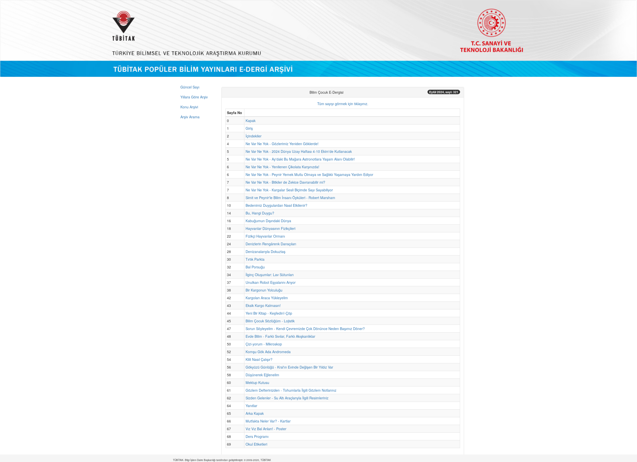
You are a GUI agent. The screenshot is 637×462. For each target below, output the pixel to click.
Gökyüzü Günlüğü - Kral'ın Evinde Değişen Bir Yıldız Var (289, 367)
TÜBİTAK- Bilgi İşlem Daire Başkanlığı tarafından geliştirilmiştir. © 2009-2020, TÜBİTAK (222, 460)
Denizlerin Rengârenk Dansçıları (271, 243)
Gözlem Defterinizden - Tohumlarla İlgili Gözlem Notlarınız (291, 390)
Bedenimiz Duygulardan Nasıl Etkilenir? (276, 205)
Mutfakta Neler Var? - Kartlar (268, 421)
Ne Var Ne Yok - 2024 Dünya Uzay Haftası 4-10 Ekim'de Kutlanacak (299, 151)
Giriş (249, 128)
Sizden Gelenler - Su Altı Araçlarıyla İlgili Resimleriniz (287, 397)
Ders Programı (257, 436)
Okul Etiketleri (256, 444)
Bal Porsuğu (255, 266)
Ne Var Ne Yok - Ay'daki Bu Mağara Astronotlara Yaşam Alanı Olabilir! (300, 159)
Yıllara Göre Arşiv (194, 96)
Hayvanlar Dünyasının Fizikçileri (270, 228)
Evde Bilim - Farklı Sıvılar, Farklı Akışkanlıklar (280, 336)
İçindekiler (254, 135)
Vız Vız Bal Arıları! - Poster (266, 428)
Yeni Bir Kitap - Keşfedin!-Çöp (269, 313)
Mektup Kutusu (257, 382)
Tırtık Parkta (255, 259)
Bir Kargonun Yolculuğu (264, 290)
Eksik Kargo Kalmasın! (263, 305)
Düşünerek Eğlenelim (262, 374)
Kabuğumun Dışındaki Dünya (268, 220)
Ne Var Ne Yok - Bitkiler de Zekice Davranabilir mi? (285, 182)
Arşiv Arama (190, 116)
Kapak (251, 120)
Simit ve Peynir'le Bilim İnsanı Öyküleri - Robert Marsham (290, 197)
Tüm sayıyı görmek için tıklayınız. (342, 103)
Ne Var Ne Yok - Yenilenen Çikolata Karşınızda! (282, 166)
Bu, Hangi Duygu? (260, 212)
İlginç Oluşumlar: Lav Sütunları (270, 274)
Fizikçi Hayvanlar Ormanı (265, 236)
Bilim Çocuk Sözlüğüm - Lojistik (270, 320)
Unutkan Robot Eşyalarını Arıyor (271, 282)
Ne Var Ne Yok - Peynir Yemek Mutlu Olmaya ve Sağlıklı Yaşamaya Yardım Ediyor (309, 174)
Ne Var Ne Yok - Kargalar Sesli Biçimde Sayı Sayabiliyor (289, 189)
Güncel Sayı (189, 86)
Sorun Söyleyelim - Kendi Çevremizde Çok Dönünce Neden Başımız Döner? (305, 328)
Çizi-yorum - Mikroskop (264, 343)
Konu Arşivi (189, 106)
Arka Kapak (255, 413)
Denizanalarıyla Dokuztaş (265, 251)
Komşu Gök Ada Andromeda (268, 351)
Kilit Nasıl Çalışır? (259, 359)
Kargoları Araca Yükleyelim (267, 297)
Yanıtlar (251, 405)
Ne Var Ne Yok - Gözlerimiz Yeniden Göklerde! (282, 143)
